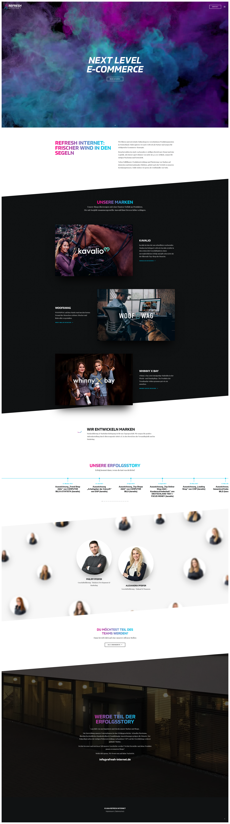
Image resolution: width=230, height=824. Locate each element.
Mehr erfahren (115, 79)
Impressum (110, 811)
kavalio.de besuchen (146, 261)
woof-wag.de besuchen (63, 322)
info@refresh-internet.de (115, 759)
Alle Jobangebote (114, 645)
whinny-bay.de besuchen (147, 388)
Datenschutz (119, 811)
